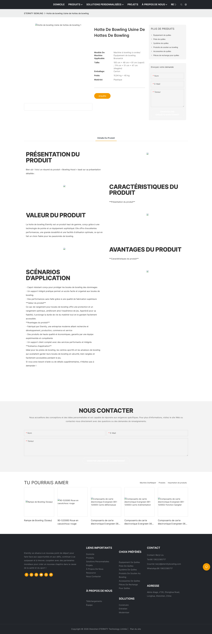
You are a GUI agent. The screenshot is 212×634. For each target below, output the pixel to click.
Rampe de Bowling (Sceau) (38, 520)
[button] (175, 4)
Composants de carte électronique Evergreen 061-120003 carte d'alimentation (139, 522)
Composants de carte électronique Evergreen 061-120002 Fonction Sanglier (172, 522)
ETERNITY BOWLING (33, 13)
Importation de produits (177, 483)
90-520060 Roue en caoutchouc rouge (68, 522)
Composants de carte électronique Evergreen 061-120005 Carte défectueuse (105, 522)
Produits (162, 483)
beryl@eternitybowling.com (168, 564)
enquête (102, 96)
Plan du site (135, 629)
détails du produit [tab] (106, 138)
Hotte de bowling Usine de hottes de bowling (67, 13)
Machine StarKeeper (148, 483)
